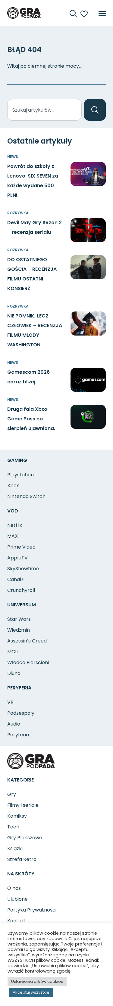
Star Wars (19, 619)
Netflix (14, 525)
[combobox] (44, 110)
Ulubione (17, 899)
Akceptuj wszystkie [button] (31, 992)
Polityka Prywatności (31, 909)
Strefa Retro (21, 859)
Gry (11, 794)
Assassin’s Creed (27, 640)
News (12, 156)
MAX (12, 536)
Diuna (13, 673)
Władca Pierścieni (28, 662)
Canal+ (15, 579)
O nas (14, 888)
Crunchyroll (21, 590)
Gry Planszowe (24, 837)
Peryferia (18, 734)
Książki (15, 848)
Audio (13, 723)
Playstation (20, 474)
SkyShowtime (23, 568)
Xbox (13, 485)
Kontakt (16, 920)
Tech (13, 826)
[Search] (95, 110)
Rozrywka (18, 212)
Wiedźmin (18, 630)
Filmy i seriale (23, 805)
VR (10, 702)
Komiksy (17, 816)
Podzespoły (20, 713)
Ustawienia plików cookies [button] (37, 981)
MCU (12, 651)
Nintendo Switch (26, 496)
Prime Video (21, 546)
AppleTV (17, 557)
